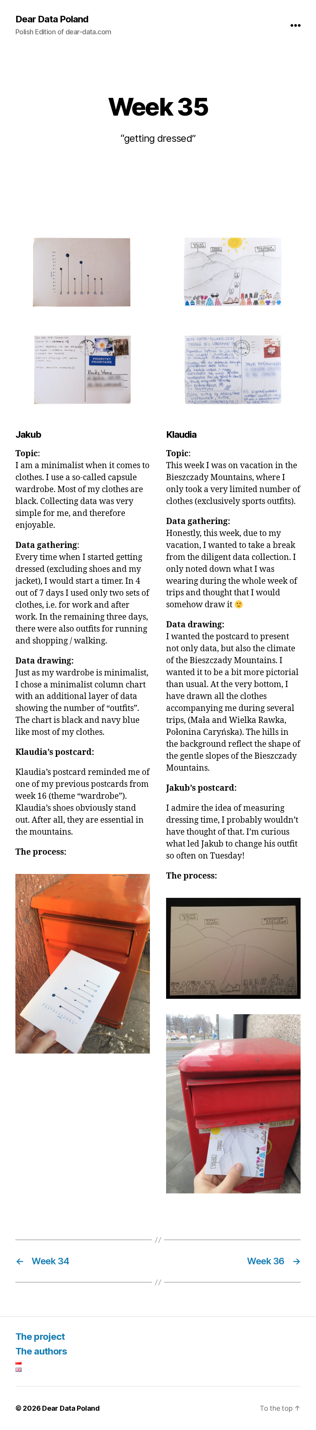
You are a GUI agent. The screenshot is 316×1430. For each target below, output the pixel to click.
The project (40, 1336)
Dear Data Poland (51, 19)
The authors (41, 1351)
